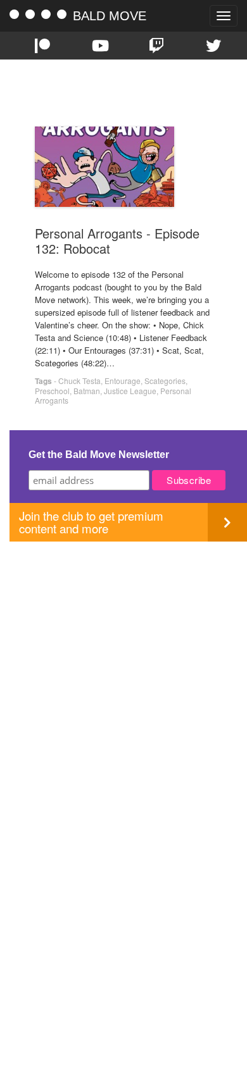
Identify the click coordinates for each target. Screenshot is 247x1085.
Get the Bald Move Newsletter (98, 454)
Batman (86, 390)
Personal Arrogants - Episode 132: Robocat (117, 240)
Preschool (52, 390)
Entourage (122, 380)
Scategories (165, 380)
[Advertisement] (123, 665)
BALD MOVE (109, 16)
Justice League (130, 390)
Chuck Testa (79, 380)
